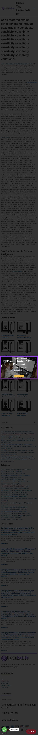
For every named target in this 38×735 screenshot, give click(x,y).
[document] (19, 367)
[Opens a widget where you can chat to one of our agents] (31, 731)
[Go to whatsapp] (4, 729)
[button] (35, 358)
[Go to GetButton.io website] (4, 733)
